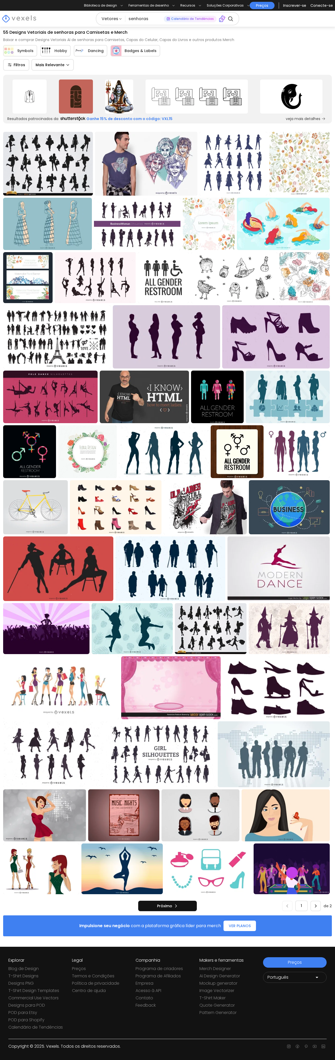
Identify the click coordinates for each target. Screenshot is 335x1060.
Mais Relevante (50, 64)
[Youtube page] (314, 1046)
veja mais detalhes (303, 118)
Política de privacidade (95, 983)
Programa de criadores (159, 969)
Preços (79, 969)
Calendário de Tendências (35, 1027)
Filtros (19, 64)
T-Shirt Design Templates (33, 991)
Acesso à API (148, 991)
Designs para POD (26, 1005)
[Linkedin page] (323, 1046)
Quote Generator (217, 1005)
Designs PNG (21, 983)
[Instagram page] (289, 1046)
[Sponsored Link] (29, 96)
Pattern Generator (218, 1013)
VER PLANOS (240, 925)
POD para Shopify (26, 1020)
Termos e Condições (93, 976)
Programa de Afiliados (158, 976)
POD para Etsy (22, 1013)
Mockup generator (218, 983)
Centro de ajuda (89, 991)
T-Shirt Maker (212, 998)
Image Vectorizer (216, 991)
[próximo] (315, 906)
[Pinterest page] (306, 1046)
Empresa (144, 983)
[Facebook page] (297, 1046)
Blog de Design (23, 969)
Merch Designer (215, 969)
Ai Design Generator (219, 976)
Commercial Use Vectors (33, 998)
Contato (144, 998)
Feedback (146, 1005)
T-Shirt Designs (23, 976)
